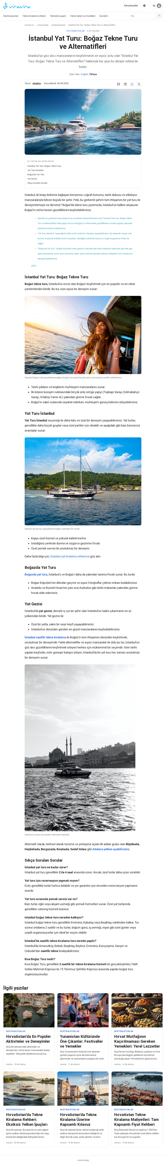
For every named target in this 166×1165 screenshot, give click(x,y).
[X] (138, 84)
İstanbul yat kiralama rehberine (69, 556)
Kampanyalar (131, 5)
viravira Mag (42, 25)
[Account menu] (156, 5)
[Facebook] (118, 84)
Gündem (103, 16)
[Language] (144, 5)
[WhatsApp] (132, 84)
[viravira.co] (16, 5)
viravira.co (29, 25)
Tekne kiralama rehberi (34, 16)
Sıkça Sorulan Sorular (37, 183)
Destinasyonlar (10, 16)
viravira (37, 83)
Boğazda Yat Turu (35, 174)
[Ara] (159, 16)
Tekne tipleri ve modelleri (82, 16)
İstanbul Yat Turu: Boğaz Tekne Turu (44, 166)
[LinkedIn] (125, 84)
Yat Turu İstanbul (35, 170)
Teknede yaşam (58, 16)
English (84, 74)
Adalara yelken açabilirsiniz (110, 849)
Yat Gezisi (32, 178)
